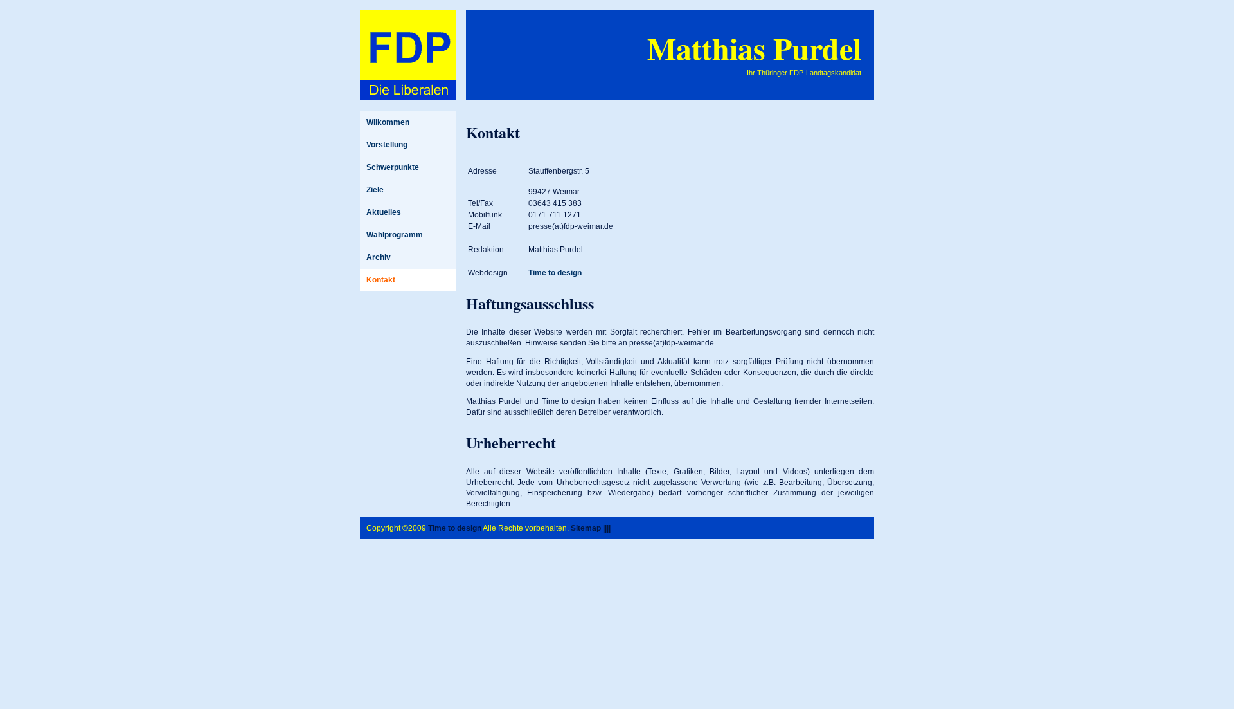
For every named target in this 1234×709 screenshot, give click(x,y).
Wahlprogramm (394, 234)
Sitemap (586, 528)
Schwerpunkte (392, 167)
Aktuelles (383, 212)
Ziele (375, 189)
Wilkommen (387, 122)
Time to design (555, 272)
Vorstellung (386, 144)
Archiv (378, 257)
